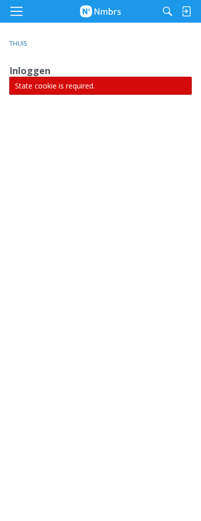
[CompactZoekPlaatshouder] (167, 11)
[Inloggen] (186, 11)
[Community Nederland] (101, 11)
